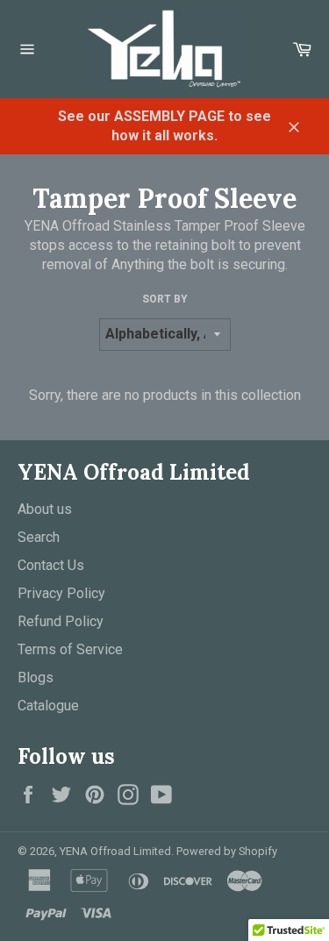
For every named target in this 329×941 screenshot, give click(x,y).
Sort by (165, 299)
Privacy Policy (61, 593)
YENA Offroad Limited (115, 851)
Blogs (36, 677)
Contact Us (51, 565)
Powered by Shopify (226, 851)
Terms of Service (70, 649)
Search (39, 537)
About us (45, 509)
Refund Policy (61, 621)
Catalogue (48, 705)
